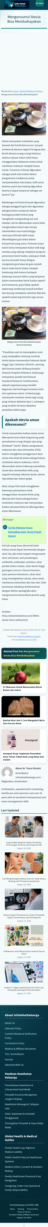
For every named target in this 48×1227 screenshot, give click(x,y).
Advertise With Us (14, 1064)
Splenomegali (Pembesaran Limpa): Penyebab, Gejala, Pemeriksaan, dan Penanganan (24, 916)
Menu (41, 3)
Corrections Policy (14, 1043)
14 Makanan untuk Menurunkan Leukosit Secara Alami (24, 952)
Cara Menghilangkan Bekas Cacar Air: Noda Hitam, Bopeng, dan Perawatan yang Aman (24, 879)
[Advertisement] (24, 57)
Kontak (9, 1059)
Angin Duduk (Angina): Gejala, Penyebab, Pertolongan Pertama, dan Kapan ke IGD (24, 843)
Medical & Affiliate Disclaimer (20, 1048)
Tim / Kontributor (14, 1054)
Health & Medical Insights (29, 636)
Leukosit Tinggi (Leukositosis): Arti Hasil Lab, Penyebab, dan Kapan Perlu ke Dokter (24, 988)
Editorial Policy (13, 1028)
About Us (10, 1023)
